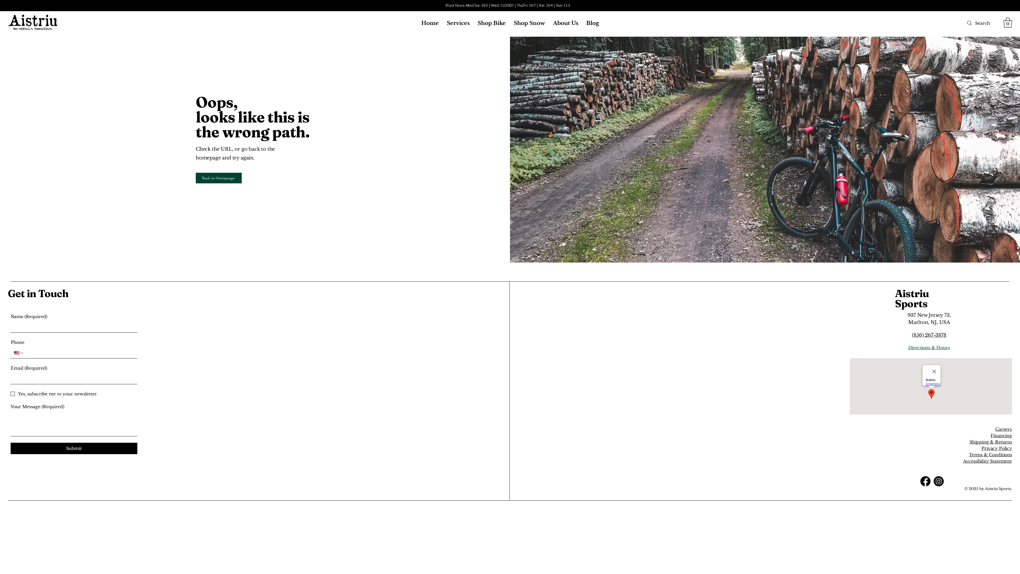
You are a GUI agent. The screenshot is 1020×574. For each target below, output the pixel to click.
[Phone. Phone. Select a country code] (19, 353)
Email (29, 368)
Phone (17, 342)
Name (29, 316)
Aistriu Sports (912, 298)
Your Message (37, 406)
